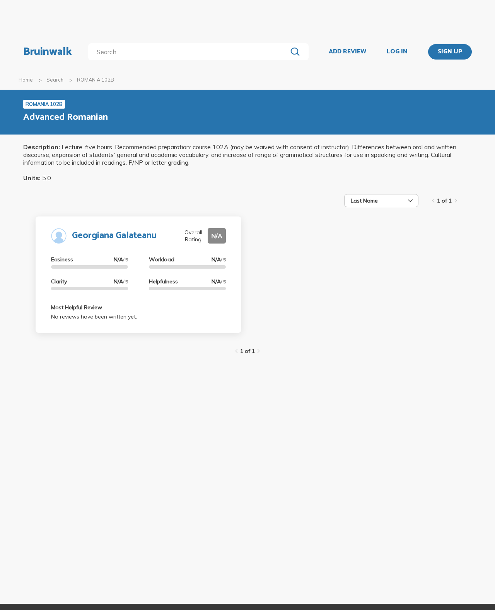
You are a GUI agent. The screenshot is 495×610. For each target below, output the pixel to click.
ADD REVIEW (347, 52)
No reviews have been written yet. (94, 316)
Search (54, 80)
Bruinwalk (47, 51)
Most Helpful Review (76, 307)
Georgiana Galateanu (114, 235)
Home (26, 80)
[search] (189, 51)
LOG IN (397, 52)
